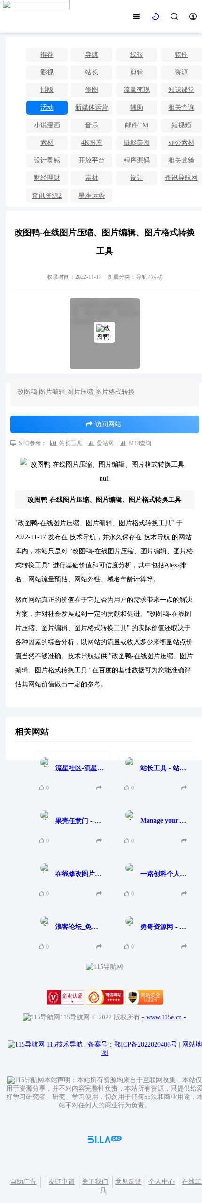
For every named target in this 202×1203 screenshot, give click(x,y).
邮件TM (136, 125)
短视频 (181, 125)
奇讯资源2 (47, 195)
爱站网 (105, 443)
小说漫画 (47, 125)
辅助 (136, 107)
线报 (136, 54)
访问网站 (108, 424)
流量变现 (137, 89)
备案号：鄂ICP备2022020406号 (132, 1044)
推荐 (47, 54)
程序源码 (137, 160)
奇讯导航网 (181, 177)
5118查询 (140, 443)
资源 (181, 72)
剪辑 (136, 72)
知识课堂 (181, 89)
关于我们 (95, 1181)
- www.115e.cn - (164, 1017)
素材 (47, 142)
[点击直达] (100, 788)
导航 (91, 54)
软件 (181, 54)
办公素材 (181, 142)
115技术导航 (66, 1044)
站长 (91, 72)
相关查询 (181, 107)
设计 (136, 177)
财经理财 (47, 177)
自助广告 (23, 1181)
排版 (47, 89)
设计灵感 (47, 160)
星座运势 (91, 195)
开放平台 (91, 160)
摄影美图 (137, 142)
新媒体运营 (91, 107)
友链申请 (61, 1181)
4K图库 (91, 142)
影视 (47, 72)
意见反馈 (128, 1181)
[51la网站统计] (105, 1140)
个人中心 (161, 1181)
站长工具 (70, 443)
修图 (91, 89)
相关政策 (181, 160)
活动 (47, 107)
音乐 (91, 125)
